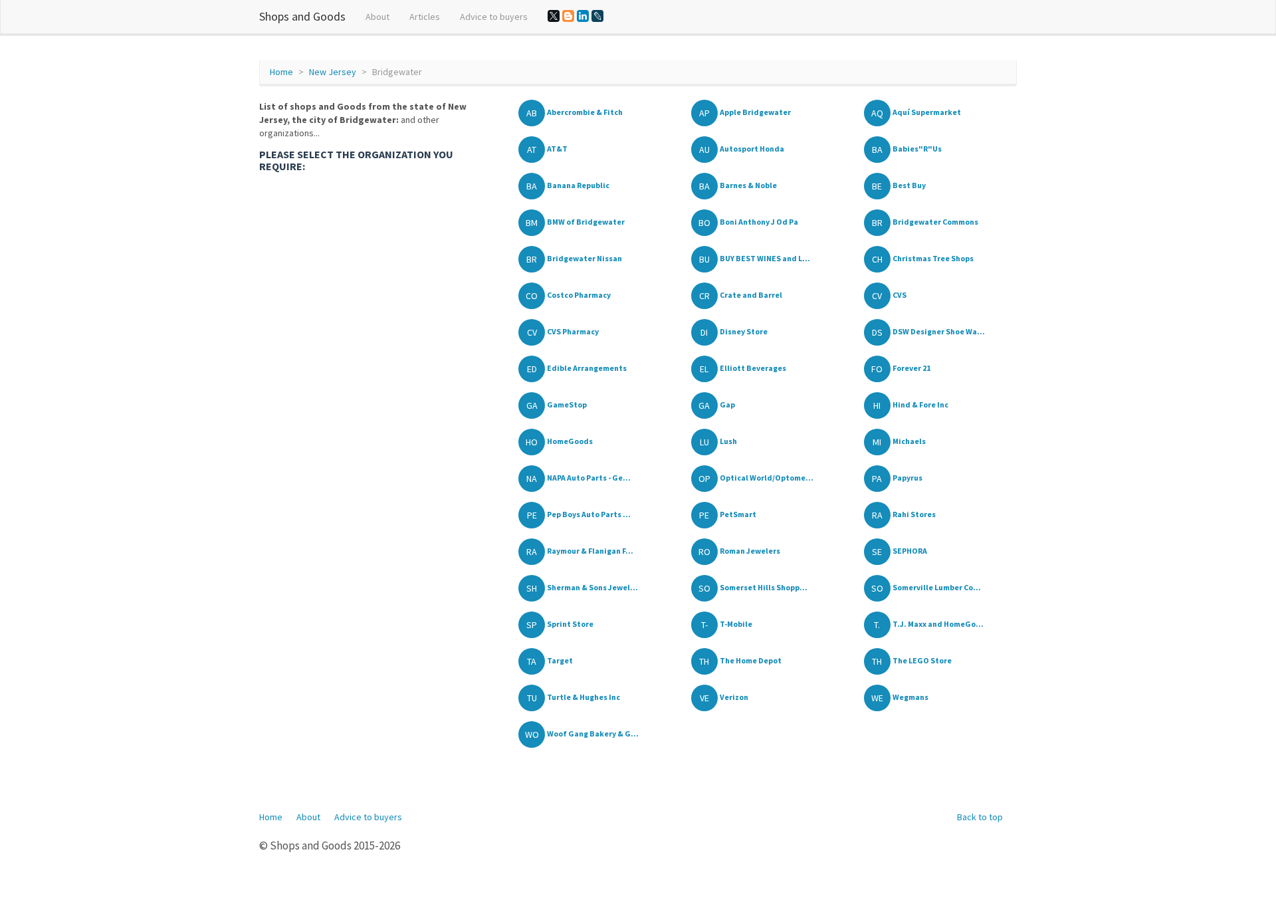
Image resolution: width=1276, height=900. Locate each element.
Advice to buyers (494, 17)
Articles (424, 17)
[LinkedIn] (583, 16)
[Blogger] (568, 16)
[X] (554, 16)
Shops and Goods (302, 16)
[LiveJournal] (597, 16)
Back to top (980, 817)
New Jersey (332, 72)
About (377, 17)
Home (281, 72)
